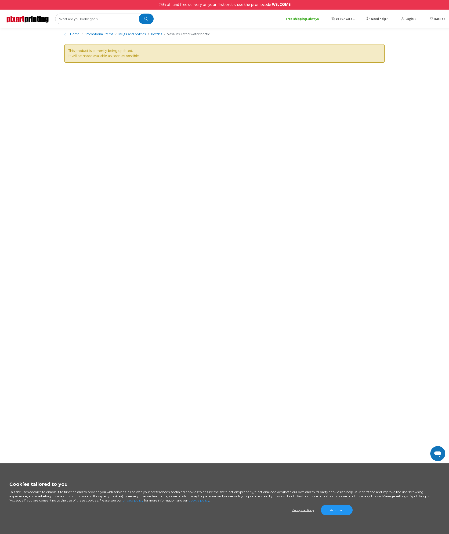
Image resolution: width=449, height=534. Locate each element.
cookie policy (199, 500)
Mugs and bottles (132, 34)
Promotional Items (98, 34)
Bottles (156, 34)
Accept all (336, 510)
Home (75, 34)
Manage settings (303, 510)
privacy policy (133, 500)
